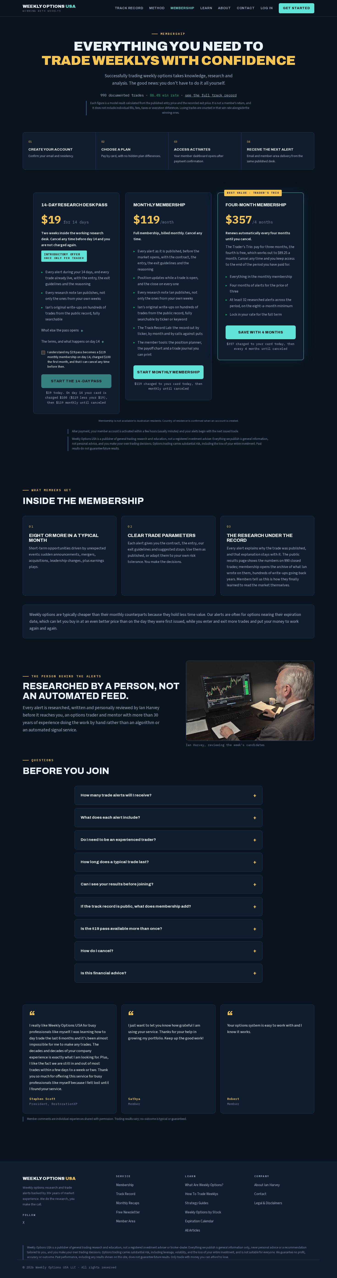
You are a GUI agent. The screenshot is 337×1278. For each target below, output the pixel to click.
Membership (182, 8)
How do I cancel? (97, 951)
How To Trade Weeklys (201, 1193)
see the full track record (211, 95)
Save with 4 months (260, 332)
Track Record (129, 8)
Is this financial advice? (103, 973)
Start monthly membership (168, 372)
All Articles (192, 1230)
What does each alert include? (110, 817)
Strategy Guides (196, 1203)
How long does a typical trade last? (115, 862)
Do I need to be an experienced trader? (118, 839)
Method (157, 8)
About (224, 8)
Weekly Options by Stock (203, 1212)
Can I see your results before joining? (117, 884)
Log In (267, 8)
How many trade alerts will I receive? (116, 795)
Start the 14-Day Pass (76, 381)
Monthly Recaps (127, 1203)
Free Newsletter (128, 1212)
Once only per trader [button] (64, 256)
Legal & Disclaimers (268, 1203)
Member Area (125, 1221)
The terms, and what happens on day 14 (70, 341)
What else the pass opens (60, 330)
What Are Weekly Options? (204, 1184)
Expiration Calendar (199, 1221)
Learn (206, 8)
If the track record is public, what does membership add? (136, 906)
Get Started (296, 8)
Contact (246, 8)
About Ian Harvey (267, 1184)
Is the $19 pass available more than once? (121, 928)
